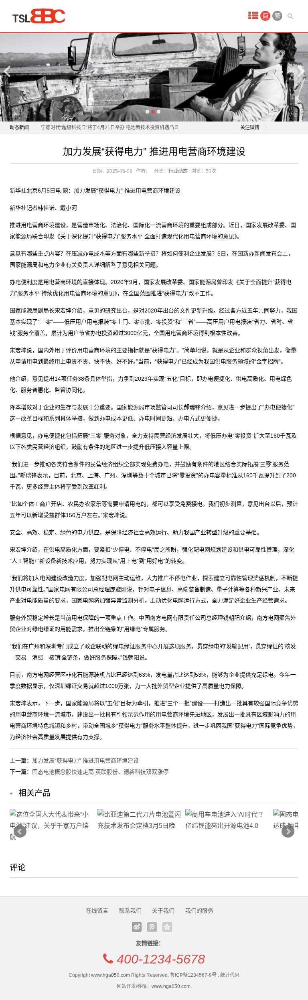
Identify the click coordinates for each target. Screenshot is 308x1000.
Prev (20, 831)
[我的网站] (42, 16)
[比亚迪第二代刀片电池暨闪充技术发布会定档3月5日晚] (139, 820)
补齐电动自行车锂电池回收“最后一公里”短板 (88, 133)
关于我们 (163, 910)
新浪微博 (137, 927)
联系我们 (130, 910)
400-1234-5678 (161, 959)
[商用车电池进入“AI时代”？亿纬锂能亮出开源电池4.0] (227, 820)
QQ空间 (167, 927)
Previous (7, 71)
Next (300, 71)
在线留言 (97, 910)
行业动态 (178, 171)
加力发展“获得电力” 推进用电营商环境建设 (85, 760)
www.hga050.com (110, 975)
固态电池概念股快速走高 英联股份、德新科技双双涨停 (100, 772)
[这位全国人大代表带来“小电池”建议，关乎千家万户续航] (51, 826)
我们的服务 (199, 910)
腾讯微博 (152, 927)
